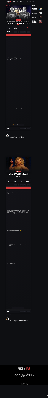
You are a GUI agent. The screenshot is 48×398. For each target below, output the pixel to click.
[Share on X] (22, 128)
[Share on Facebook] (20, 128)
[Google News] (18, 32)
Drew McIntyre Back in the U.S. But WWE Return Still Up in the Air (35, 9)
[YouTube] (24, 32)
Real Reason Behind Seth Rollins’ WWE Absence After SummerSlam (34, 22)
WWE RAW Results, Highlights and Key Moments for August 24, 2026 (35, 13)
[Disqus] (18, 346)
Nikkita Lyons (8, 314)
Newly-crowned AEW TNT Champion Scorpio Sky (13, 90)
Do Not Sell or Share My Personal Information (24, 384)
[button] (35, 1)
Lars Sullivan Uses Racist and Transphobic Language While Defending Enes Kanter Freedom (35, 17)
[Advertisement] (12, 85)
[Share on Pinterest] (25, 128)
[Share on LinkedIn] (24, 128)
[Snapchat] (27, 32)
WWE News (18, 171)
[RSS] (34, 378)
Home (14, 1)
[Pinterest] (22, 32)
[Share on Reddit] (27, 128)
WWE (17, 1)
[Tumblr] (25, 378)
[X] (16, 32)
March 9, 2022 (17, 279)
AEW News (9, 4)
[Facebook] (15, 32)
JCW (30, 1)
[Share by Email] (29, 128)
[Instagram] (25, 32)
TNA (24, 1)
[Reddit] (29, 32)
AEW (21, 1)
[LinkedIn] (20, 32)
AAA (27, 1)
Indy (33, 1)
